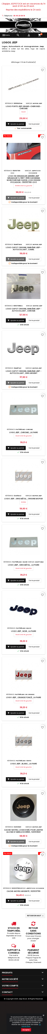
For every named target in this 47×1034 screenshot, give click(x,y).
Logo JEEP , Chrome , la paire (23, 432)
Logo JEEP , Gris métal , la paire (23, 565)
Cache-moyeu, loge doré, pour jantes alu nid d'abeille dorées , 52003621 (23, 831)
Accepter (26, 1030)
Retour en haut (35, 916)
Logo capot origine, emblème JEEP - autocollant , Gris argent (23, 372)
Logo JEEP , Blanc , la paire (23, 763)
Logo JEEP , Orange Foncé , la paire (23, 697)
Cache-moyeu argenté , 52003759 (23, 891)
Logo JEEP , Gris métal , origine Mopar (23, 498)
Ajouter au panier (16, 124)
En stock (25, 325)
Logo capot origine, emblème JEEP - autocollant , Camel (23, 248)
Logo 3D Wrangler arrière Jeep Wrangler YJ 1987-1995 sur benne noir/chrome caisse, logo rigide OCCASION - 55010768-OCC (23, 179)
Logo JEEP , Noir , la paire (23, 631)
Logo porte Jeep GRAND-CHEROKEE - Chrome (23, 107)
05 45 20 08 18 (19, 16)
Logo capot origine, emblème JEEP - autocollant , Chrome (23, 309)
